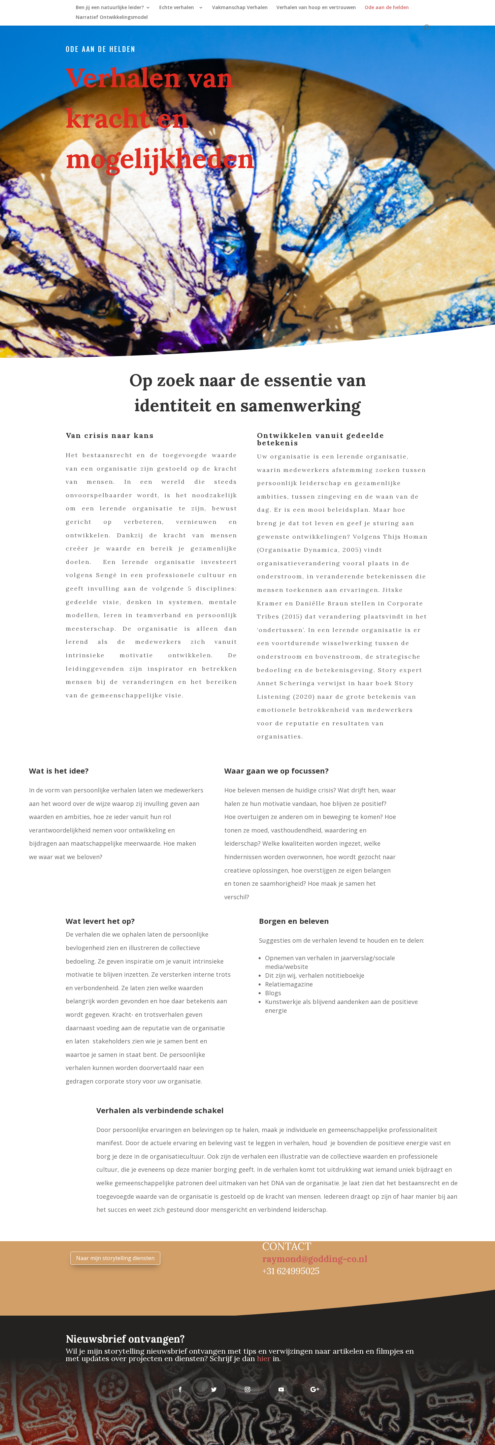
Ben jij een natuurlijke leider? (110, 7)
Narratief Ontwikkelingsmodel (112, 17)
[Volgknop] (180, 1389)
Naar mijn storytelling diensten (115, 1258)
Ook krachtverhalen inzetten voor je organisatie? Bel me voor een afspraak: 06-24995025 (325, 1041)
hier (264, 1358)
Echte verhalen (178, 7)
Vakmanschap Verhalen (240, 7)
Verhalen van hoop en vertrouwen (316, 7)
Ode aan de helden (387, 7)
